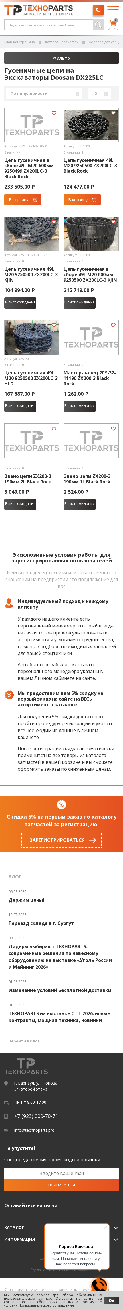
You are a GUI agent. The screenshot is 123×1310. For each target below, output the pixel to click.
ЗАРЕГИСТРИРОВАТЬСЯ (57, 840)
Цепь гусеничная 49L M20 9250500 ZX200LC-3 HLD (31, 378)
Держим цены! (26, 900)
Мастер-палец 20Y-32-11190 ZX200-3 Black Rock (90, 378)
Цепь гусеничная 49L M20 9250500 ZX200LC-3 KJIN (31, 274)
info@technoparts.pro (34, 1130)
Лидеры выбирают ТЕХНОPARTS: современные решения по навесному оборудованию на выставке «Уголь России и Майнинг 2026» (60, 956)
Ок (111, 1300)
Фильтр (61, 58)
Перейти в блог (24, 1041)
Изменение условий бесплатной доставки (60, 990)
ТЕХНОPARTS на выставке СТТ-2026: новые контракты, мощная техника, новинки (59, 1016)
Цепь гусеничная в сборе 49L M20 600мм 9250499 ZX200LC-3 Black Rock (29, 168)
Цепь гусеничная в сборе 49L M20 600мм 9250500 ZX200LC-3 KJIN (90, 274)
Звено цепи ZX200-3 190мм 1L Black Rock (87, 479)
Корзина (113, 25)
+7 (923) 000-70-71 (36, 1116)
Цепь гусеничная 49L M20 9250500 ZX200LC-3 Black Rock (90, 166)
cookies (43, 1295)
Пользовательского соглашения (46, 1305)
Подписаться (61, 1184)
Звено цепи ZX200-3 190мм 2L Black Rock (27, 479)
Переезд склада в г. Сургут (41, 923)
